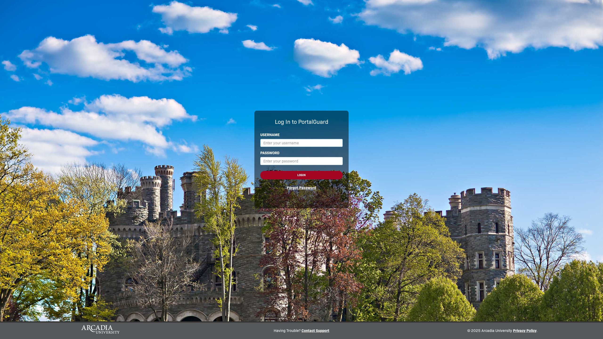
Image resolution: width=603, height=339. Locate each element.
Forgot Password (301, 188)
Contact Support (315, 330)
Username (270, 135)
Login (301, 175)
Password (269, 153)
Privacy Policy (525, 330)
